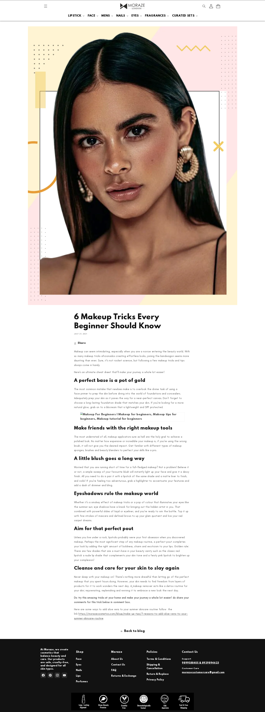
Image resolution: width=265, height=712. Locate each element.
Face (79, 659)
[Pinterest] (50, 675)
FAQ (113, 670)
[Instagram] (57, 675)
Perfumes (82, 681)
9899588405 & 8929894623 (200, 663)
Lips (78, 676)
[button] (45, 6)
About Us (117, 659)
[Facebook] (43, 675)
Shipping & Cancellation (155, 666)
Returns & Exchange (123, 676)
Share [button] (82, 343)
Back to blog (134, 631)
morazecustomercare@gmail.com (203, 672)
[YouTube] (64, 675)
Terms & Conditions (159, 659)
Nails (79, 670)
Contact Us (118, 664)
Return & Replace (158, 674)
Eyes (79, 664)
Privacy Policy (155, 679)
